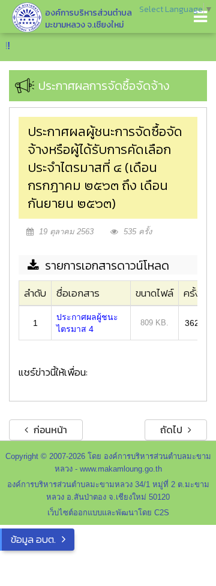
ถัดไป (172, 429)
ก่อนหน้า (49, 429)
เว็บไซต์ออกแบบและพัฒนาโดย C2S (108, 512)
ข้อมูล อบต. (33, 539)
